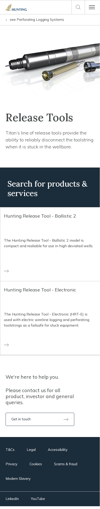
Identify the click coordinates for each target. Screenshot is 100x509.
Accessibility (58, 449)
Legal (31, 449)
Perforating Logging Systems (37, 19)
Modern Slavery (18, 478)
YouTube (38, 499)
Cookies (35, 464)
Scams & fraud (65, 464)
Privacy (11, 464)
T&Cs (10, 449)
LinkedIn (12, 499)
